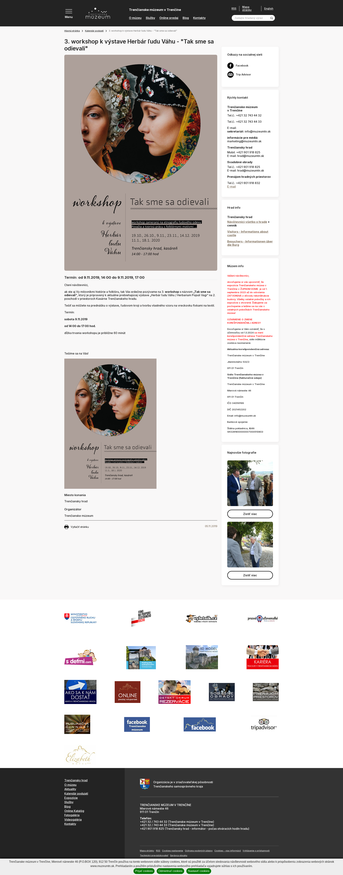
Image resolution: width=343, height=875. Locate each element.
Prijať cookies (144, 871)
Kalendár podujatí (94, 30)
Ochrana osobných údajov (199, 850)
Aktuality (70, 789)
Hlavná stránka (72, 30)
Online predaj (168, 18)
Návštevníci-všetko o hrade (247, 222)
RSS (234, 8)
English (268, 8)
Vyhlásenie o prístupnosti (256, 850)
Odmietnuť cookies (170, 871)
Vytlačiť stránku (80, 526)
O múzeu (135, 18)
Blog (186, 18)
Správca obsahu (178, 855)
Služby (150, 18)
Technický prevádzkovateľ (154, 855)
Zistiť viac (250, 514)
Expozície (71, 798)
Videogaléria (73, 819)
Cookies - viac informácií (227, 850)
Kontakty (199, 18)
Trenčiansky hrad (76, 780)
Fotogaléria (71, 815)
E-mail (231, 186)
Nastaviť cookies (198, 871)
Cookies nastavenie (172, 850)
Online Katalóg (74, 811)
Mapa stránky (247, 8)
